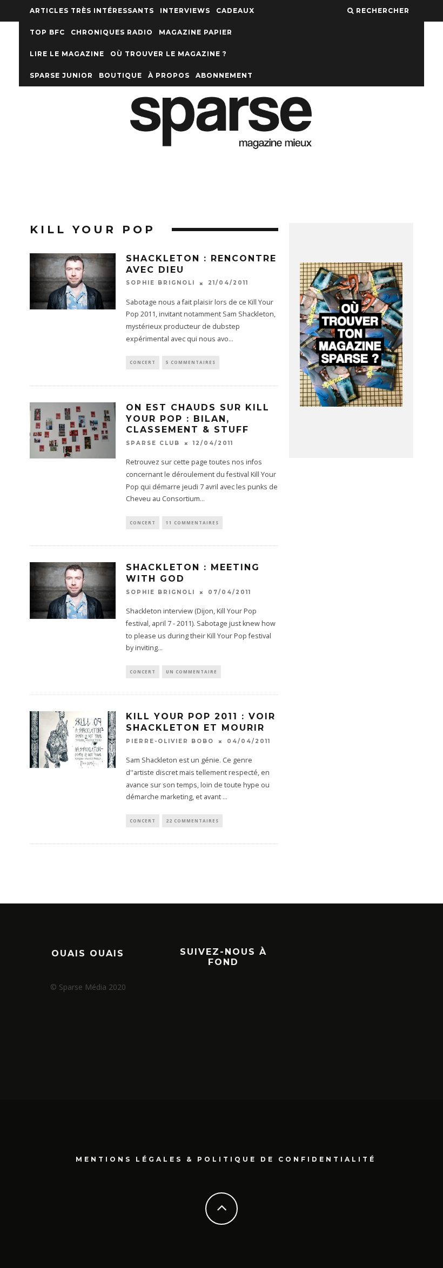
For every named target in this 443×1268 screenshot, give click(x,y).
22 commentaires (192, 821)
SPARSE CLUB (153, 443)
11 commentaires (192, 522)
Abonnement (224, 75)
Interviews (185, 10)
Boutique (120, 75)
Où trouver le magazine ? (168, 54)
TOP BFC (47, 32)
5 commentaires (191, 362)
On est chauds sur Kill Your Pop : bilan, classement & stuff (198, 418)
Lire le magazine (67, 54)
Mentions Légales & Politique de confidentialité (226, 1159)
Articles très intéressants (92, 10)
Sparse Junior (61, 75)
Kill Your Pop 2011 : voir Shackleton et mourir (201, 722)
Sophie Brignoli (160, 283)
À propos (169, 75)
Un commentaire (191, 672)
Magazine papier (195, 32)
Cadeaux (235, 10)
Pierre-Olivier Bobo (170, 741)
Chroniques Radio (112, 32)
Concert (143, 362)
